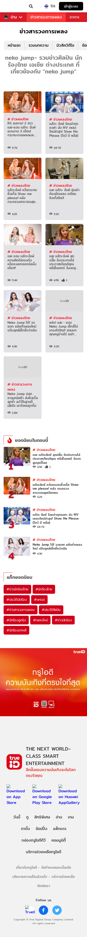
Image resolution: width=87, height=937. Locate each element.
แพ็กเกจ (59, 829)
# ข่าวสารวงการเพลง (19, 386)
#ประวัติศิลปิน (51, 609)
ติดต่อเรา (43, 885)
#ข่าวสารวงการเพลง (21, 609)
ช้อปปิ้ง (41, 829)
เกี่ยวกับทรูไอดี (26, 867)
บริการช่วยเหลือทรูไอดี (43, 852)
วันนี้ (16, 817)
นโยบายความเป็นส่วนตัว (29, 876)
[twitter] (57, 910)
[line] (30, 910)
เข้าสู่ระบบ (71, 6)
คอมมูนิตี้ (58, 840)
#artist (39, 599)
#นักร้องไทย (44, 589)
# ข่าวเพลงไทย (18, 119)
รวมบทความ (39, 45)
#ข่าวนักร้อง (63, 620)
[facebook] (43, 910)
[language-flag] (46, 6)
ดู (27, 817)
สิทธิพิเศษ (42, 817)
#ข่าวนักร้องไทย (17, 589)
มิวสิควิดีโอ (65, 45)
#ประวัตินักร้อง (17, 599)
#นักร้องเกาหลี (16, 630)
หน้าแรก (14, 45)
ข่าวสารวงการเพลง (46, 17)
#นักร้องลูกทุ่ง (16, 620)
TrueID (13, 6)
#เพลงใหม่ (40, 620)
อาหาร (74, 17)
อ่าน (14, 17)
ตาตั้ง (25, 829)
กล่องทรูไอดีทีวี (34, 840)
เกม (71, 817)
